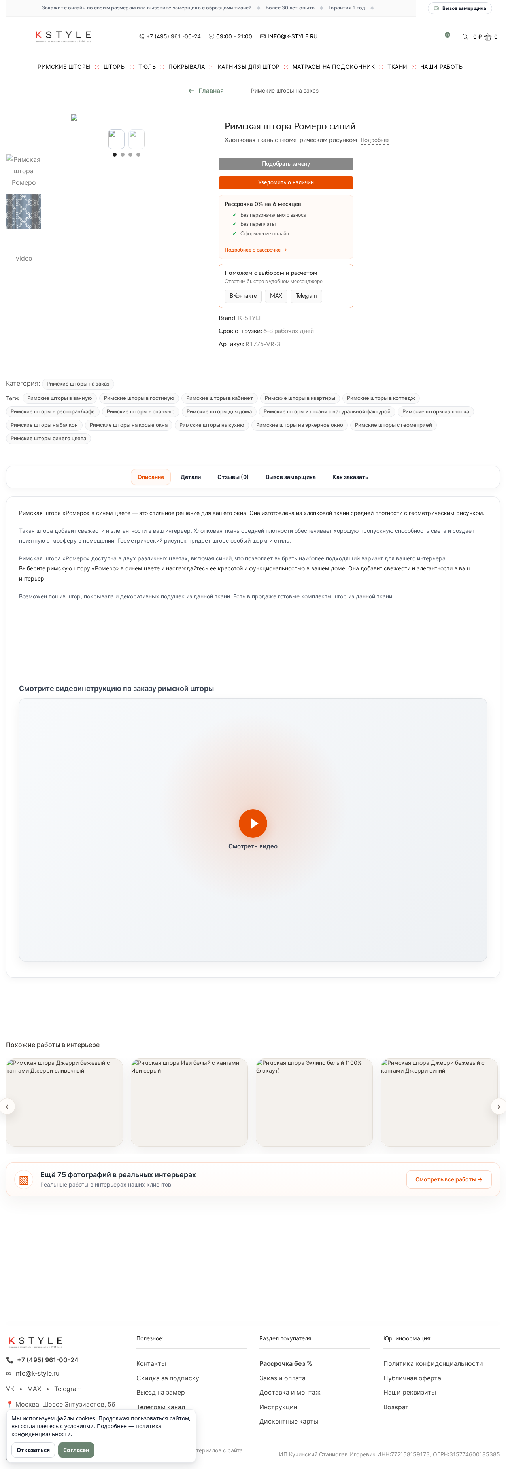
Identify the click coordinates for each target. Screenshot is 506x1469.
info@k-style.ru (36, 1373)
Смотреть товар (39, 1136)
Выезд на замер (160, 1392)
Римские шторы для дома (219, 411)
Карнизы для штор (249, 66)
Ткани (397, 66)
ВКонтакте (243, 296)
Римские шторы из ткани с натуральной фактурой (327, 411)
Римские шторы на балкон (44, 425)
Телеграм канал (160, 1407)
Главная (211, 91)
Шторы (115, 66)
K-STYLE (250, 318)
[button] (115, 155)
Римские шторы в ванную (59, 398)
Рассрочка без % (285, 1363)
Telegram (306, 296)
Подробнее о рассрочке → (256, 250)
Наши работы (442, 66)
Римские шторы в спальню (141, 411)
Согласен (76, 1450)
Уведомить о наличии (286, 183)
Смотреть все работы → (449, 1179)
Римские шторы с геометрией (393, 425)
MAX (276, 296)
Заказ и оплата (282, 1378)
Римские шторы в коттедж (381, 398)
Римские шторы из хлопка (435, 411)
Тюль (147, 66)
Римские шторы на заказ (285, 90)
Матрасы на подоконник (334, 66)
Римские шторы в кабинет (219, 398)
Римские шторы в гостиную (139, 398)
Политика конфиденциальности (433, 1363)
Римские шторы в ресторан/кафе (53, 411)
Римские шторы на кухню (211, 425)
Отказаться (33, 1450)
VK (10, 1389)
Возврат (396, 1407)
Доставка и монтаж (290, 1392)
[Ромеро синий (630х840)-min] (24, 131)
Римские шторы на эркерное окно (299, 425)
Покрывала (186, 66)
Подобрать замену (286, 164)
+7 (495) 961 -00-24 (173, 36)
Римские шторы (64, 66)
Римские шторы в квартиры (300, 398)
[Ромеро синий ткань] (24, 211)
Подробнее (375, 140)
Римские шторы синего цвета (48, 438)
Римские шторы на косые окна (129, 425)
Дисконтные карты (288, 1421)
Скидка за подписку (167, 1378)
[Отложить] (395, 140)
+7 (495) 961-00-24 (48, 1360)
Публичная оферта (412, 1378)
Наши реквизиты (409, 1392)
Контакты (151, 1363)
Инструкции (278, 1407)
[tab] (151, 477)
